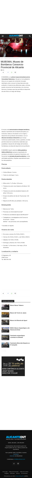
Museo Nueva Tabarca (16, 305)
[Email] (15, 72)
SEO (23, 476)
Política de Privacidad (13, 471)
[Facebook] (8, 72)
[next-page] (5, 351)
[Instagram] (18, 463)
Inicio (2, 58)
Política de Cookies (24, 471)
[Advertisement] (16, 17)
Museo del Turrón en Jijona (18, 313)
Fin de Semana (24, 473)
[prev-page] (2, 351)
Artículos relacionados (7, 301)
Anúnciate (12, 456)
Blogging (6, 473)
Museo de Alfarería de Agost (18, 320)
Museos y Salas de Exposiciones (12, 58)
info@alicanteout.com (19, 459)
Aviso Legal (4, 471)
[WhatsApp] (11, 72)
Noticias (18, 473)
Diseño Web (18, 476)
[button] (2, 36)
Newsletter (16, 454)
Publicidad (12, 473)
